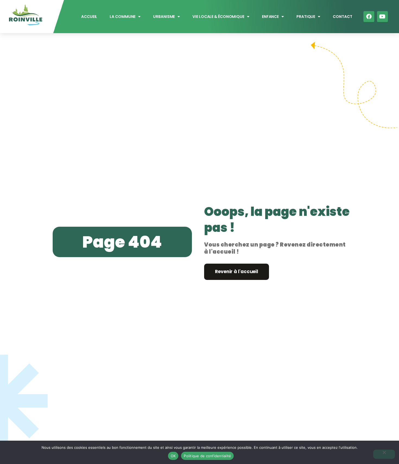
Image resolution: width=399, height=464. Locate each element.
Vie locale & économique (219, 16)
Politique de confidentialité (207, 456)
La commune (123, 16)
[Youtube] (382, 16)
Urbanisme (164, 16)
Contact (342, 16)
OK (173, 456)
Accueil (89, 16)
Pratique (305, 16)
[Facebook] (368, 16)
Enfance (270, 16)
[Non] (384, 454)
